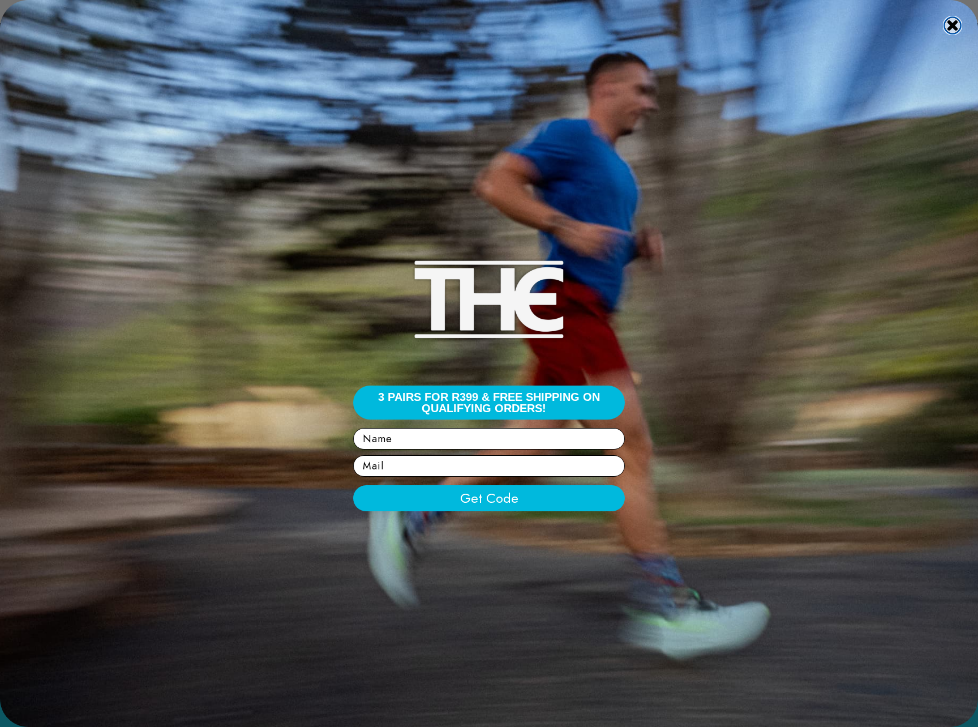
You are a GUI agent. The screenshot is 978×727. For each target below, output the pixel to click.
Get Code (489, 498)
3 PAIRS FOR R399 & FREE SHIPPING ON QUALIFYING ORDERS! (489, 402)
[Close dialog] (952, 25)
